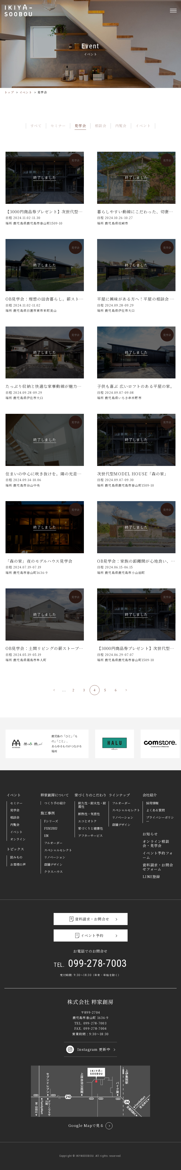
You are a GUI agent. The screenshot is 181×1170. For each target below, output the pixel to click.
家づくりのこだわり (90, 795)
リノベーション (54, 857)
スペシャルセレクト (58, 850)
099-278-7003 (90, 963)
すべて (36, 125)
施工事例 (48, 813)
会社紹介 (150, 795)
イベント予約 (92, 935)
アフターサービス (90, 835)
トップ (9, 92)
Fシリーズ (51, 821)
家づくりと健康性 (90, 828)
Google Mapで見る (86, 1125)
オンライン (18, 839)
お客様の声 (18, 864)
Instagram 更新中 (93, 1049)
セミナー (58, 125)
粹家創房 (18, 10)
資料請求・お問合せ (92, 919)
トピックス (15, 849)
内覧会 (121, 125)
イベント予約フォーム (158, 855)
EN (46, 835)
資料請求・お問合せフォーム (158, 867)
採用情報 (152, 803)
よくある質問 (155, 810)
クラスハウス (53, 871)
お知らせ (150, 833)
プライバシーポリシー (160, 819)
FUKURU (50, 828)
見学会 (80, 125)
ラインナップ (119, 795)
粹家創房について (55, 795)
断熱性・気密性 (89, 814)
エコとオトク (87, 821)
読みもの (16, 857)
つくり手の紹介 (55, 803)
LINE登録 (151, 876)
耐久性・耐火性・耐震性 (92, 805)
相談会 (100, 125)
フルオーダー (53, 843)
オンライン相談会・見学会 (156, 843)
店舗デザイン (53, 864)
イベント (25, 92)
